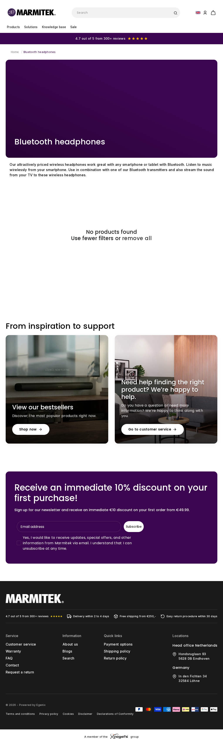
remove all (137, 238)
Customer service (21, 644)
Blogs (67, 651)
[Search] (175, 12)
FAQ (9, 658)
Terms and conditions (20, 713)
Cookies (68, 713)
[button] (213, 12)
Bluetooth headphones (40, 52)
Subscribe (134, 526)
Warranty (13, 651)
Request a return (20, 672)
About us (70, 644)
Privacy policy (48, 713)
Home (15, 52)
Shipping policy (117, 651)
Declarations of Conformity (115, 713)
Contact (12, 665)
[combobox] (126, 12)
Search (68, 658)
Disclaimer (85, 713)
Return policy (115, 658)
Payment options (118, 644)
